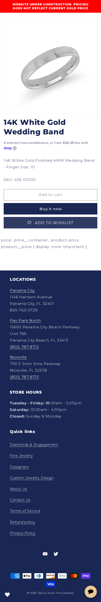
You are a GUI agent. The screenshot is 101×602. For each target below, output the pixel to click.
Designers (19, 467)
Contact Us (20, 500)
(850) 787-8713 (24, 377)
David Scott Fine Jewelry (56, 593)
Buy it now (50, 208)
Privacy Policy (23, 533)
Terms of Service (25, 511)
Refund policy (22, 522)
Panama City (22, 290)
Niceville (18, 357)
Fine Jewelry (21, 455)
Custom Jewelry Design (32, 478)
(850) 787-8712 (24, 346)
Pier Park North (25, 320)
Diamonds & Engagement (34, 444)
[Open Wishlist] (7, 595)
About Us (18, 489)
